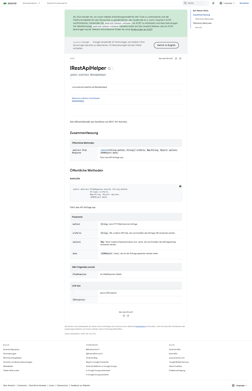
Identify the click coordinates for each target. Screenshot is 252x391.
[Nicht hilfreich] (180, 58)
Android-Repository (11, 349)
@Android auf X (92, 349)
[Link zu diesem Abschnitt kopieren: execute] (82, 178)
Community (22, 385)
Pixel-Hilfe (173, 353)
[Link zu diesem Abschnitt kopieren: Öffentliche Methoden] (105, 170)
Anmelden (244, 3)
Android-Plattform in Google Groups (101, 366)
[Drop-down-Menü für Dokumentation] (40, 3)
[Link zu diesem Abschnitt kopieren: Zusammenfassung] (100, 133)
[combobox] (196, 3)
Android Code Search (57, 3)
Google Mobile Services (179, 362)
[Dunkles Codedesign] (180, 186)
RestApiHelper (78, 101)
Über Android (9, 385)
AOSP (72, 58)
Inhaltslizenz (140, 326)
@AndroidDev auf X (94, 353)
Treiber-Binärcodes (11, 370)
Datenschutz (62, 385)
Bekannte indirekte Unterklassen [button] (86, 99)
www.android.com (177, 358)
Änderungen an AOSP (141, 29)
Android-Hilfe (174, 349)
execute (105, 150)
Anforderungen (9, 353)
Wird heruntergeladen (12, 358)
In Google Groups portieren (97, 374)
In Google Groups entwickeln (98, 370)
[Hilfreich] (176, 58)
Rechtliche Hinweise (37, 385)
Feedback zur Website (80, 385)
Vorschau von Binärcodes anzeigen (17, 362)
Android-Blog (91, 358)
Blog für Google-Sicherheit (97, 362)
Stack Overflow (175, 366)
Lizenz (51, 385)
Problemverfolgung (177, 370)
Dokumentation (30, 3)
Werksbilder (8, 366)
